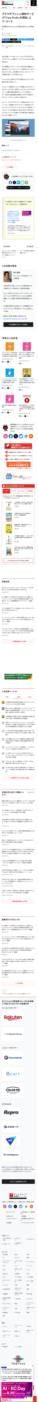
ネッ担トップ (4, 990)
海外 (14, 7)
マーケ (14, 491)
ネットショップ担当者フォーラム (7, 3)
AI (30, 7)
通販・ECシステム (31, 1308)
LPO (4, 1277)
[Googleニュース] (26, 436)
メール (16, 1265)
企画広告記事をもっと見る (19, 901)
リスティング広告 (18, 1261)
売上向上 (5, 1274)
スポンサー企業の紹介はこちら (18, 1181)
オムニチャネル (6, 1303)
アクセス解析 (18, 1277)
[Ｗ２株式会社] (11, 1140)
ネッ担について (6, 1244)
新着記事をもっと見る (19, 641)
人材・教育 (17, 1299)
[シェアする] (10, 182)
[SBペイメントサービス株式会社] (13, 1034)
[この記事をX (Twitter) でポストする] (14, 182)
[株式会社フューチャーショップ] (13, 1057)
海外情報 (20, 7)
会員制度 (17, 1274)
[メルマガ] (5, 436)
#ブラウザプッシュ (16, 160)
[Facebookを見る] (10, 1206)
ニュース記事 (18, 1346)
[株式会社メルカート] (11, 1126)
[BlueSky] (21, 436)
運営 (28, 1289)
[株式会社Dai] (13, 1074)
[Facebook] (10, 436)
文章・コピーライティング (18, 1289)
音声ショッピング (18, 1269)
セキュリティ (30, 1299)
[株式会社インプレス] (18, 1360)
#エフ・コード (5, 160)
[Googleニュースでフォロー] (26, 1206)
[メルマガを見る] (4, 1206)
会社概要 (9, 1222)
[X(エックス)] (16, 436)
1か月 (29, 697)
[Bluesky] (20, 1206)
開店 (16, 1303)
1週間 (18, 697)
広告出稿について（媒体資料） (28, 1212)
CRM (28, 1274)
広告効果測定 (6, 1289)
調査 (28, 1312)
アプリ (28, 1270)
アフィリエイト (30, 1261)
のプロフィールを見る (18, 324)
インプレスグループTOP (28, 1222)
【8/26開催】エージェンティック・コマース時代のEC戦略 (20, 46)
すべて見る (20, 983)
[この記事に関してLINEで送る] (26, 182)
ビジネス (22, 491)
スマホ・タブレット (7, 1281)
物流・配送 (29, 1294)
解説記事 (5, 1346)
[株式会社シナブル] (11, 1154)
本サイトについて (11, 1212)
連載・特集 (4, 7)
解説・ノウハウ (6, 1331)
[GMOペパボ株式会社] (13, 1090)
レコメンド (5, 1285)
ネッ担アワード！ (18, 1239)
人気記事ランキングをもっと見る (19, 778)
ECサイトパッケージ (30, 1303)
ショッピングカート (6, 1308)
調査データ (17, 1331)
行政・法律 (17, 1312)
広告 (4, 1270)
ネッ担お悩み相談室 (27, 429)
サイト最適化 (30, 1277)
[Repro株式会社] (11, 1112)
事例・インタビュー (30, 1331)
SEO (4, 1265)
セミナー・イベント (18, 1326)
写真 (16, 1285)
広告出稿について (18, 1244)
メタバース (17, 1257)
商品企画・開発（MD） (6, 1298)
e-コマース (6, 491)
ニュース (4, 992)
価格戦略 (5, 1294)
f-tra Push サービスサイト (12, 150)
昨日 (7, 697)
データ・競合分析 (18, 1281)
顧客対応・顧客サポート (18, 1294)
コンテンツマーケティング (6, 1261)
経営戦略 (30, 491)
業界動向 (5, 1312)
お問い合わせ (10, 1216)
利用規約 (24, 1216)
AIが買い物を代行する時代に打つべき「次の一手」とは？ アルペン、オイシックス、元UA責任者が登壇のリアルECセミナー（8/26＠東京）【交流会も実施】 (17, 1371)
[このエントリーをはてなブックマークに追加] (18, 182)
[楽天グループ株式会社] (13, 1018)
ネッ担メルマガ (30, 1239)
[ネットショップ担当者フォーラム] (17, 1197)
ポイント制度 (30, 1281)
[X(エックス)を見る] (15, 1206)
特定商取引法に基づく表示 (27, 1219)
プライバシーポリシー (12, 1218)
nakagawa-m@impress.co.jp (13, 319)
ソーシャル (29, 1265)
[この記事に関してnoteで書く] (22, 182)
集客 (28, 1257)
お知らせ (29, 1326)
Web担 (12, 431)
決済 (16, 1308)
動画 (28, 1285)
